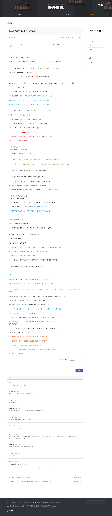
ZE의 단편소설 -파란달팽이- (23, 477)
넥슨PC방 (58, 502)
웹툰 (90, 58)
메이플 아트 (93, 15)
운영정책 (52, 502)
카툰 (90, 45)
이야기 (90, 37)
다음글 (12, 481)
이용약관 (20, 502)
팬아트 (90, 62)
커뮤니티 (68, 15)
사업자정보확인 (53, 506)
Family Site (95, 502)
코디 (90, 54)
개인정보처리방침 (36, 502)
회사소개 (8, 502)
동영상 (90, 49)
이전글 (12, 477)
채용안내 (14, 502)
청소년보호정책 (45, 502)
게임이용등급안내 (27, 502)
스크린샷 (91, 41)
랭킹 (19, 15)
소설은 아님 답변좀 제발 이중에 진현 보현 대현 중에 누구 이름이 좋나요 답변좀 (34, 481)
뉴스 (43, 15)
